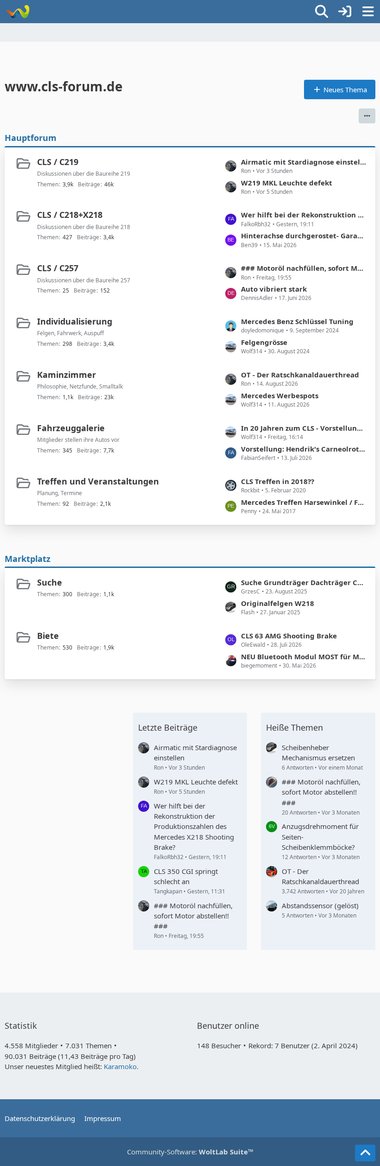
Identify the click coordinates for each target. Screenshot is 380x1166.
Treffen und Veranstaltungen (98, 481)
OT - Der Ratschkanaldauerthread (300, 374)
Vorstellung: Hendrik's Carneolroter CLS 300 (303, 448)
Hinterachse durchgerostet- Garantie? (303, 235)
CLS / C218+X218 (69, 214)
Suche (49, 582)
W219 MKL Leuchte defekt (286, 182)
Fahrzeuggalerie (71, 427)
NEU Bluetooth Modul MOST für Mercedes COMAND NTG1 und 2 (303, 656)
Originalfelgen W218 (277, 603)
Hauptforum (31, 137)
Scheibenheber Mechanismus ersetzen (318, 752)
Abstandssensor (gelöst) (320, 905)
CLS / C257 (57, 268)
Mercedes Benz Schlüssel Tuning (297, 321)
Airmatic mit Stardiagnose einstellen (303, 161)
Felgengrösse (264, 342)
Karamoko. (121, 1066)
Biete (48, 635)
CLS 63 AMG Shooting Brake (289, 635)
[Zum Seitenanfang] (365, 1153)
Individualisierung (74, 321)
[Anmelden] (345, 11)
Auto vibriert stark (274, 288)
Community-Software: (190, 1151)
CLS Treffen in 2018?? (277, 481)
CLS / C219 (57, 161)
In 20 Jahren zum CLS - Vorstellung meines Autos (303, 428)
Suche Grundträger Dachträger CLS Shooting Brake (303, 582)
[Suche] (321, 11)
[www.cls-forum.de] (17, 11)
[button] (367, 115)
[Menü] (368, 11)
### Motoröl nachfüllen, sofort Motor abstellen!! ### (303, 268)
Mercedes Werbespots (279, 395)
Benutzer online (228, 1025)
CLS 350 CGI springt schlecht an (186, 876)
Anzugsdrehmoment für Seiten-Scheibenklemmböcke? (320, 836)
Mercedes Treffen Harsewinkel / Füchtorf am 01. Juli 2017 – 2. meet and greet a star (303, 502)
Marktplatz (28, 558)
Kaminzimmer (66, 374)
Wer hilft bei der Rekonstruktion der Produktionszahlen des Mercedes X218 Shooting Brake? (303, 214)
